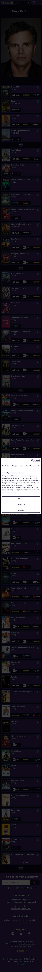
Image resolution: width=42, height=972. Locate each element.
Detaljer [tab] (14, 466)
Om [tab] (39, 466)
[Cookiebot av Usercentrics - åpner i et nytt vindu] (31, 460)
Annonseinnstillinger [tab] (27, 466)
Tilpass (19, 504)
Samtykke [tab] (5, 466)
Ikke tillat (21, 510)
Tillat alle (21, 499)
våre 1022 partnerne (13, 476)
